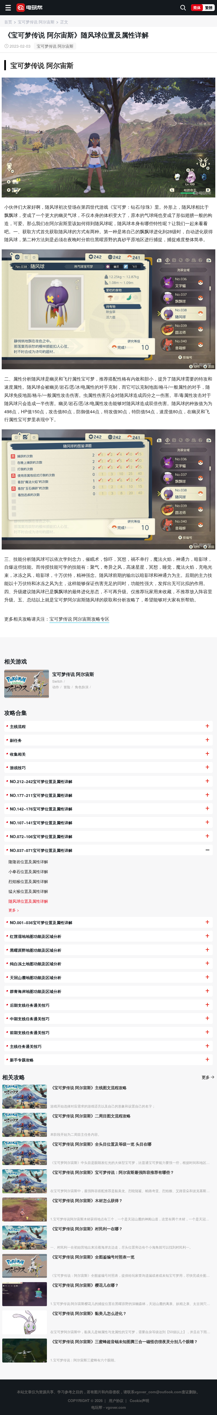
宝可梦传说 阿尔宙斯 (55, 46)
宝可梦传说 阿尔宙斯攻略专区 (79, 619)
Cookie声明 (139, 1400)
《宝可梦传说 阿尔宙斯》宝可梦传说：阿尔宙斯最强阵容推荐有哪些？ (112, 1172)
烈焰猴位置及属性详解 (28, 881)
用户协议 (116, 1400)
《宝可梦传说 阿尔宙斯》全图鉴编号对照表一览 (92, 1257)
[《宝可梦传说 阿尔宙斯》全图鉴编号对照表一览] (24, 1266)
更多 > (13, 910)
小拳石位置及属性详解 (28, 871)
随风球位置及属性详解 (28, 901)
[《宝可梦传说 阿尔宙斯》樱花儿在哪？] (24, 1294)
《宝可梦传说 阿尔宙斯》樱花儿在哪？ (84, 1285)
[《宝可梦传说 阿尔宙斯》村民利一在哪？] (24, 1238)
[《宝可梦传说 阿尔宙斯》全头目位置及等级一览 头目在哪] (24, 1153)
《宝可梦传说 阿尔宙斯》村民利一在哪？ (86, 1228)
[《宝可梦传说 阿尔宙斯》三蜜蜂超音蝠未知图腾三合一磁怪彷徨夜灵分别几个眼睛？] (24, 1351)
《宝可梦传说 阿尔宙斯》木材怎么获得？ (86, 1200)
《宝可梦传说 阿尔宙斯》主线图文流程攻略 (88, 1087)
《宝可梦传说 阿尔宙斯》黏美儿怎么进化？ (88, 1313)
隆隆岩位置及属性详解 (28, 861)
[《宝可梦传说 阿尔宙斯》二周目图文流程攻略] (24, 1125)
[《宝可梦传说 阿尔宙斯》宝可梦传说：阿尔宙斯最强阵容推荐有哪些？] (24, 1181)
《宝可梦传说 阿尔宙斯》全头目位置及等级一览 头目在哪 (100, 1144)
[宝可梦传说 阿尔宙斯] (26, 684)
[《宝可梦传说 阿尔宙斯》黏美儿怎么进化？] (24, 1322)
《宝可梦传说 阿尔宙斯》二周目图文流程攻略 (90, 1116)
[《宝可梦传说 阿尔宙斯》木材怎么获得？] (24, 1209)
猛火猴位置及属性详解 (28, 891)
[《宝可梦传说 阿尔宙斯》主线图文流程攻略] (24, 1097)
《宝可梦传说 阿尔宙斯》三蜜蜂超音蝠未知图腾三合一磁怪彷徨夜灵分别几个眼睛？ (124, 1341)
